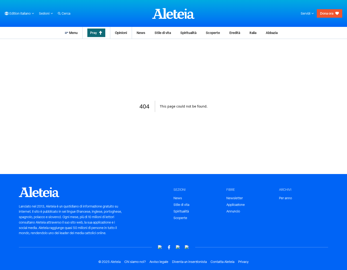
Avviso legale (158, 262)
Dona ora (326, 13)
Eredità (234, 32)
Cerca (66, 13)
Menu (73, 32)
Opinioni (121, 32)
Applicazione (235, 205)
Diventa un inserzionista (189, 262)
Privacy (243, 262)
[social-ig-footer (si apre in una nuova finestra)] (187, 247)
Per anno (285, 198)
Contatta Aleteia (222, 262)
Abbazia (272, 32)
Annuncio (233, 211)
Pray (93, 32)
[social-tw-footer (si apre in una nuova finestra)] (178, 247)
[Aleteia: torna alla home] (173, 13)
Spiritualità (188, 32)
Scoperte (213, 32)
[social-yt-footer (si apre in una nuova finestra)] (160, 247)
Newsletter (234, 198)
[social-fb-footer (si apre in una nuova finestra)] (169, 247)
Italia (253, 32)
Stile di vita (163, 32)
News (141, 32)
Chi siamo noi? (135, 262)
